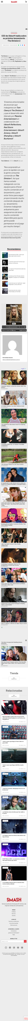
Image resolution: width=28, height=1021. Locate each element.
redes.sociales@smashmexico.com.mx (11, 359)
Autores (13, 915)
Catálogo (14, 911)
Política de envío (13, 925)
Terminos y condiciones (14, 921)
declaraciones (18, 94)
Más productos (14, 678)
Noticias (14, 913)
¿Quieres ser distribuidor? (13, 932)
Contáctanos (14, 930)
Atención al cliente (13, 929)
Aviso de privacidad (13, 923)
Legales (13, 919)
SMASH (13, 909)
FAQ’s (14, 934)
